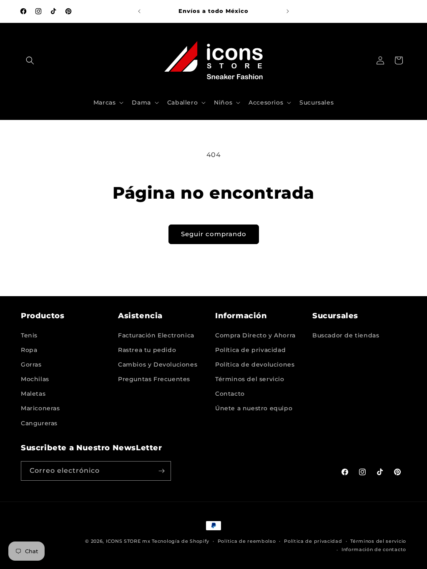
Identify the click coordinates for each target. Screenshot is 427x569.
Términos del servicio (249, 379)
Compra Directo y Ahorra (255, 335)
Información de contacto (374, 549)
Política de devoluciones (254, 364)
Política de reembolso (247, 541)
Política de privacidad (250, 350)
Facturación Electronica (156, 335)
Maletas (33, 393)
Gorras (31, 364)
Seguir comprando (213, 234)
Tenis (29, 335)
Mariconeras (40, 408)
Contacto (230, 393)
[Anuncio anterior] (139, 11)
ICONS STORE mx (128, 541)
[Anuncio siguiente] (288, 11)
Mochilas (35, 379)
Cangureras (39, 423)
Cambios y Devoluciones (157, 364)
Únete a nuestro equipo (253, 408)
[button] (30, 60)
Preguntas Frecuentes (154, 379)
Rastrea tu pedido (147, 350)
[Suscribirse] (161, 471)
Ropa (29, 350)
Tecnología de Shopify (180, 541)
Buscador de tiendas (345, 335)
